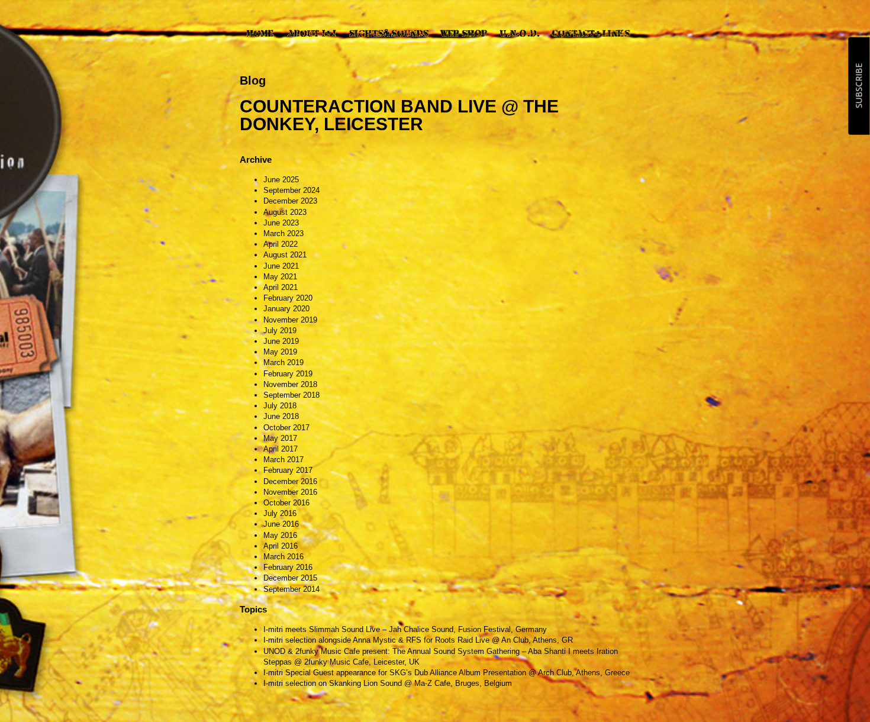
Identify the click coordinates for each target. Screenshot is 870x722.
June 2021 (281, 266)
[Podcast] (520, 33)
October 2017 (286, 427)
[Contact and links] (590, 33)
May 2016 (280, 535)
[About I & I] (311, 33)
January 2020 (286, 308)
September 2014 (291, 589)
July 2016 (280, 513)
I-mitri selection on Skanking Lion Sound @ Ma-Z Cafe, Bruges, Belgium (387, 683)
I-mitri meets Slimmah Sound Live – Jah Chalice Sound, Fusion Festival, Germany (405, 629)
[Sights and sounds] (388, 33)
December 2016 (290, 481)
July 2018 (280, 405)
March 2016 (283, 556)
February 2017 (287, 470)
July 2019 (280, 330)
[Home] (259, 33)
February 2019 (287, 373)
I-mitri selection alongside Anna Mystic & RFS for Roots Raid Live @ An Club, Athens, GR (418, 640)
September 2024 (291, 190)
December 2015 (290, 577)
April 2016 (280, 546)
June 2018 (281, 416)
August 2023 (285, 212)
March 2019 (283, 362)
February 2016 (287, 567)
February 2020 (287, 298)
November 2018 (290, 384)
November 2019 (290, 319)
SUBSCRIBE (858, 85)
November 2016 (290, 492)
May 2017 (280, 438)
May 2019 (280, 351)
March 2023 (283, 233)
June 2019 (281, 341)
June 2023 (281, 222)
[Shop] (464, 33)
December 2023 (290, 200)
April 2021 (280, 287)
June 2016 (281, 524)
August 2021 (285, 254)
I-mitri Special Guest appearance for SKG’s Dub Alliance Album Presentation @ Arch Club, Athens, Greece (446, 672)
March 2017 (283, 459)
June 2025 (281, 179)
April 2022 (280, 244)
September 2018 (291, 395)
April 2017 (280, 448)
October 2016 (286, 502)
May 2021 (280, 276)
